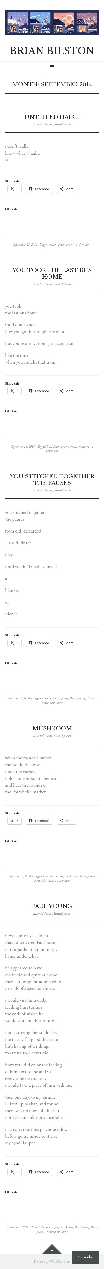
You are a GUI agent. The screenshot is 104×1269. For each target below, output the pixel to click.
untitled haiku (52, 117)
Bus (49, 446)
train (73, 446)
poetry (69, 244)
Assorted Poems (42, 124)
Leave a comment (52, 703)
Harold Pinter (51, 698)
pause (64, 698)
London (48, 876)
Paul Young (52, 906)
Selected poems (62, 124)
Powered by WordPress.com (52, 1261)
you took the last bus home (52, 273)
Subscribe (85, 1257)
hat (62, 1227)
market (58, 876)
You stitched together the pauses (52, 479)
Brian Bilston (52, 51)
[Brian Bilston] (52, 22)
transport (83, 446)
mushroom (52, 728)
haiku (53, 244)
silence (90, 698)
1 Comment (83, 244)
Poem (61, 244)
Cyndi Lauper (49, 1227)
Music (69, 1227)
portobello (40, 880)
